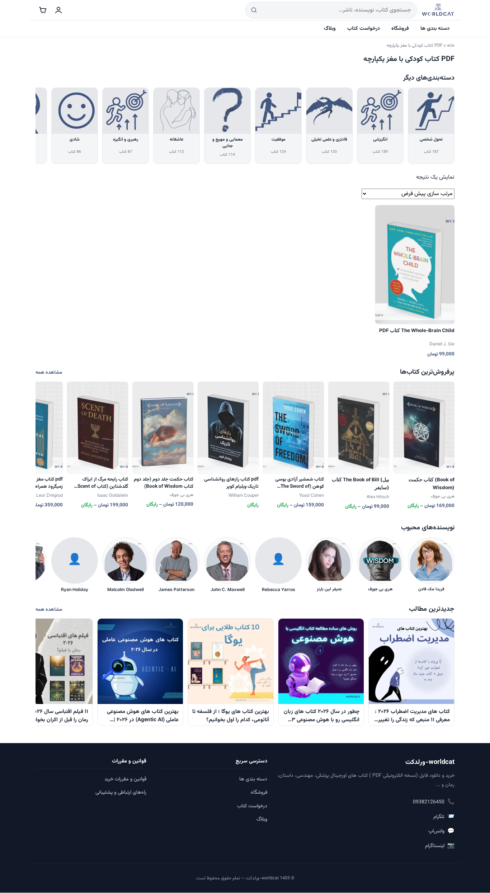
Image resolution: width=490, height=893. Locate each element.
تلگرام (443, 816)
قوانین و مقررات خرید (125, 779)
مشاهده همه (49, 372)
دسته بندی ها (434, 28)
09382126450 (433, 802)
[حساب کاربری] (58, 10)
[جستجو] (254, 10)
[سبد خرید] (43, 10)
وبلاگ (330, 28)
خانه (450, 45)
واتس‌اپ (441, 831)
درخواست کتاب (363, 28)
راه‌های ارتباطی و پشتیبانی (120, 793)
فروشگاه (400, 28)
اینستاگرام (439, 845)
